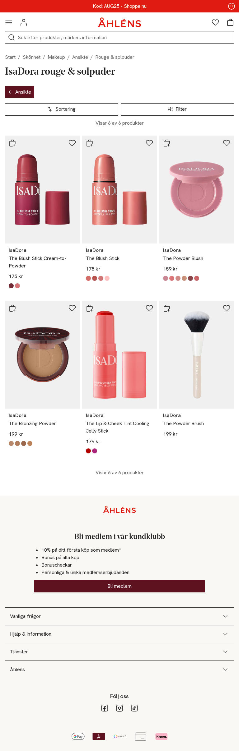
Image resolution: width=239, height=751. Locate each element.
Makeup (56, 57)
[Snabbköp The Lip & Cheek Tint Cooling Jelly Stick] (89, 308)
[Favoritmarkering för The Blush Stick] (149, 143)
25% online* (119, 6)
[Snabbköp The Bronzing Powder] (12, 308)
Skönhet (31, 57)
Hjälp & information (30, 634)
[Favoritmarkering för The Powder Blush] (226, 143)
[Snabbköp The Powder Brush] (166, 308)
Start (10, 57)
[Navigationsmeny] (8, 22)
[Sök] (11, 37)
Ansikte (80, 57)
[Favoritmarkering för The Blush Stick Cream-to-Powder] (72, 143)
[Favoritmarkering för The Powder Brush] (226, 308)
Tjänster (19, 651)
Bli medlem (119, 586)
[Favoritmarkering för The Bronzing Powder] (72, 308)
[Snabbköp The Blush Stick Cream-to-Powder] (12, 143)
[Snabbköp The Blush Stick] (89, 143)
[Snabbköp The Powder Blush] (166, 143)
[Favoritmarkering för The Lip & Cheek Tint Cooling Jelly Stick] (149, 308)
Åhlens (17, 669)
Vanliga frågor (25, 616)
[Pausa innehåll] (231, 6)
